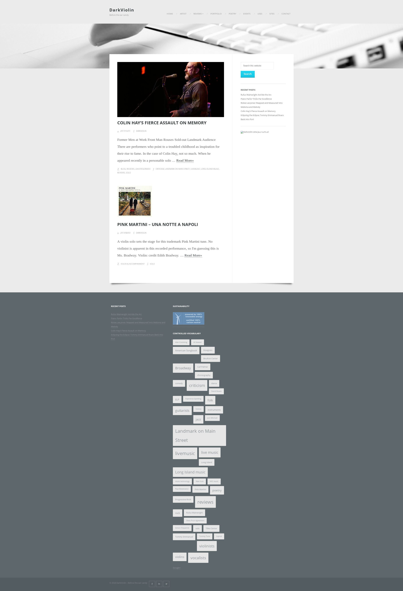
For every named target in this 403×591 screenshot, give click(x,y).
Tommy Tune (204, 536)
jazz (198, 419)
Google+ (177, 567)
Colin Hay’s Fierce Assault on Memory (162, 123)
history (198, 409)
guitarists (182, 410)
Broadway (183, 368)
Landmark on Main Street (177, 169)
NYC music (214, 481)
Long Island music (210, 169)
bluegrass (207, 350)
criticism (160, 169)
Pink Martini (200, 489)
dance (214, 383)
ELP (177, 399)
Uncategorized (142, 169)
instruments (214, 409)
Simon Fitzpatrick (182, 528)
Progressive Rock (183, 499)
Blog (123, 169)
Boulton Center (210, 358)
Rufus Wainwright (194, 512)
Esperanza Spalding (193, 399)
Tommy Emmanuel (184, 536)
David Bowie (216, 391)
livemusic (195, 169)
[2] (263, 131)
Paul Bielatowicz (181, 489)
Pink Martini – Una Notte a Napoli (157, 224)
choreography (203, 375)
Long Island (206, 462)
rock (177, 513)
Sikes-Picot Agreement (195, 520)
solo (128, 172)
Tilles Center (211, 528)
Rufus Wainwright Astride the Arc (256, 94)
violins (179, 557)
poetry (217, 490)
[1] (260, 131)
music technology (182, 481)
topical (219, 536)
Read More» (185, 160)
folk (210, 400)
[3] (266, 131)
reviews (121, 172)
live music (209, 452)
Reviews (130, 169)
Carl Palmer (202, 366)
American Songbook (186, 350)
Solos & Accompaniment (133, 263)
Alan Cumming (181, 342)
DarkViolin (121, 10)
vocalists (198, 557)
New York (200, 481)
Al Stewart (197, 342)
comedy (179, 383)
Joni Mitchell (212, 418)
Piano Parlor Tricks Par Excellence (256, 98)
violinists (206, 546)
